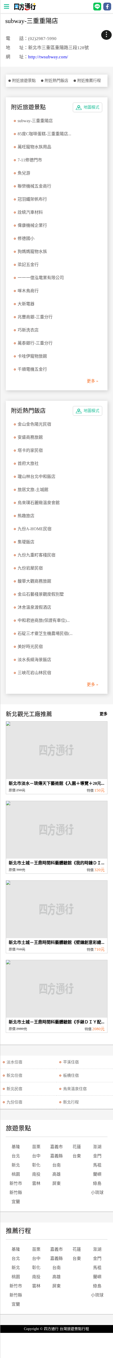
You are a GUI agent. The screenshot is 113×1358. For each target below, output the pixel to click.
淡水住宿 (14, 1062)
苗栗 (36, 1147)
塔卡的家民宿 (30, 450)
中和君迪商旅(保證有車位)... (44, 620)
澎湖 (97, 1147)
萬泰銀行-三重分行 (35, 343)
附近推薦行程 (89, 80)
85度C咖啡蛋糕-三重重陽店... (44, 134)
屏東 (56, 1183)
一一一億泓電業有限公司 (41, 277)
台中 (36, 1156)
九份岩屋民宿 (30, 568)
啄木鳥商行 (28, 291)
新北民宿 (14, 1089)
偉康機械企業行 (32, 225)
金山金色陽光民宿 (34, 424)
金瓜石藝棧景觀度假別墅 (41, 594)
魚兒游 (24, 173)
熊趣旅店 (26, 516)
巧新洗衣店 (28, 330)
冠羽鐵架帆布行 (32, 199)
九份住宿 (14, 1102)
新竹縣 (15, 1192)
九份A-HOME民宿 (35, 529)
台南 (56, 1165)
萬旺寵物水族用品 (34, 147)
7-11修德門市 (30, 160)
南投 (36, 1174)
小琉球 (97, 1192)
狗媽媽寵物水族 (32, 251)
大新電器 (26, 304)
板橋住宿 (71, 1075)
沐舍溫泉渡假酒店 (34, 607)
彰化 (36, 1165)
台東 (77, 1156)
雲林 (36, 1183)
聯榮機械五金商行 (34, 186)
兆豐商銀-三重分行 (35, 317)
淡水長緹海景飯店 (34, 659)
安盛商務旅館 (30, 437)
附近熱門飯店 (56, 80)
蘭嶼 (97, 1174)
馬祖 (97, 1165)
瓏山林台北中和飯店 (36, 476)
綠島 (97, 1183)
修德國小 (26, 238)
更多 (103, 714)
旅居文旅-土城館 (33, 489)
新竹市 (15, 1183)
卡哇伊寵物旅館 (32, 356)
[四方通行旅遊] (25, 9)
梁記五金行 (28, 264)
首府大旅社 (28, 463)
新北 (16, 1165)
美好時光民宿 (30, 646)
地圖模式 (91, 107)
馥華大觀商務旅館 (34, 581)
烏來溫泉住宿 (75, 1089)
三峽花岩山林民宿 (34, 672)
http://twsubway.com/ (48, 56)
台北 (16, 1156)
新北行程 (71, 1102)
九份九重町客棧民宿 (36, 555)
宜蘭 (16, 1201)
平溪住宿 (71, 1062)
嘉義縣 (56, 1156)
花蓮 (77, 1147)
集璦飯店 (26, 542)
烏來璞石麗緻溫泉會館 (39, 502)
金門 (97, 1156)
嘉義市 (56, 1147)
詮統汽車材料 (30, 212)
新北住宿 (14, 1075)
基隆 (16, 1147)
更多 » (92, 381)
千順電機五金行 (32, 369)
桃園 (16, 1174)
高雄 (56, 1174)
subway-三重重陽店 (35, 121)
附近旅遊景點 (24, 80)
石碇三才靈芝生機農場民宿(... (45, 633)
